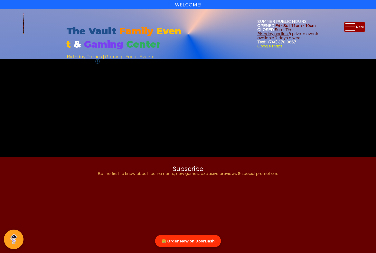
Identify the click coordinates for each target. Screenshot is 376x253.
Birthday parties (273, 34)
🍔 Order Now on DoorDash (188, 241)
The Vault (91, 31)
